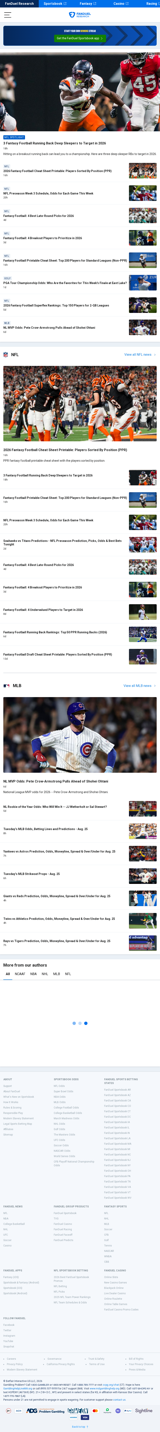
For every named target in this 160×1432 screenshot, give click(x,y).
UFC (5, 1234)
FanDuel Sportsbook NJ (117, 1160)
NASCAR (109, 1251)
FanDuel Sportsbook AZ (117, 1095)
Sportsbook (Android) (15, 1293)
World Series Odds (64, 1156)
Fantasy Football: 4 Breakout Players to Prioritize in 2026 (42, 238)
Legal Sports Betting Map (17, 1123)
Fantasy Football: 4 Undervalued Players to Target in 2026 (43, 609)
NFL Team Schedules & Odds (70, 1302)
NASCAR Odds (62, 1150)
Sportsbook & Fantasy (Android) (21, 1282)
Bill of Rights (136, 1358)
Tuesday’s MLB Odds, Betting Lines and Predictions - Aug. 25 (45, 829)
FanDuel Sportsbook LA (117, 1138)
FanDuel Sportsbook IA (117, 1122)
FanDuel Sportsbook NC (117, 1154)
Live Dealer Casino (115, 1293)
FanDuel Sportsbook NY (117, 1165)
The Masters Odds (64, 1134)
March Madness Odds (66, 1118)
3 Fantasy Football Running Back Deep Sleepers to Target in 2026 (54, 143)
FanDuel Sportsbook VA (117, 1187)
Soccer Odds (61, 1145)
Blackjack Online (114, 1288)
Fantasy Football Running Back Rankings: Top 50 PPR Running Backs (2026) (55, 632)
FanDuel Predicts (63, 1240)
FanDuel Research (19, 4)
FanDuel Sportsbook (65, 1213)
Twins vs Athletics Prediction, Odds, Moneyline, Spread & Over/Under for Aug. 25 (59, 918)
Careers (11, 1358)
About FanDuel (11, 1091)
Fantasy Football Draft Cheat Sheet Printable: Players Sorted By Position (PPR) (57, 654)
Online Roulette (113, 1298)
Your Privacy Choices (141, 1364)
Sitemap (8, 1134)
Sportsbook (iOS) (12, 1288)
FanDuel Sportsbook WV (117, 1197)
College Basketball (14, 1224)
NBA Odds (60, 1096)
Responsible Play (13, 1113)
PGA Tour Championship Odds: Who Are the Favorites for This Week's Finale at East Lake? (65, 283)
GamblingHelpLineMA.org (17, 1388)
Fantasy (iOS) (11, 1277)
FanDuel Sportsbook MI (117, 1149)
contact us (119, 1399)
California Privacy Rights (61, 1364)
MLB (56, 974)
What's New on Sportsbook (18, 1096)
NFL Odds (59, 1086)
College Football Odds (66, 1107)
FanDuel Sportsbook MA (117, 1143)
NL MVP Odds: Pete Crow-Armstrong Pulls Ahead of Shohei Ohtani (49, 327)
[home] (80, 15)
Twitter (7, 1330)
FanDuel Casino (63, 1224)
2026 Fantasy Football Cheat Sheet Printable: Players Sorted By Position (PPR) (57, 171)
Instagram (9, 1335)
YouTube (8, 1341)
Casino (119, 4)
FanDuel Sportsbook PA (117, 1176)
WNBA (107, 1256)
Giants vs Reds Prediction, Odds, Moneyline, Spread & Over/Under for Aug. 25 (56, 896)
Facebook (8, 1325)
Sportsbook (53, 4)
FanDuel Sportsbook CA (117, 1100)
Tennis (108, 1245)
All (8, 974)
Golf (106, 1240)
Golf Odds (59, 1129)
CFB (106, 1234)
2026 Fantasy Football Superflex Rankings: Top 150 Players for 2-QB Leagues (56, 305)
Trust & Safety (96, 1358)
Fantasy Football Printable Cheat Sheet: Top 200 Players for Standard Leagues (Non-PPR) (65, 260)
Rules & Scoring (12, 1107)
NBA (33, 974)
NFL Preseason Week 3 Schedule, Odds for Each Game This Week (48, 193)
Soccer (7, 1240)
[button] (80, 38)
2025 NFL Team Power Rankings (72, 1297)
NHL (45, 974)
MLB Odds (60, 1102)
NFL (68, 974)
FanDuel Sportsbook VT (117, 1192)
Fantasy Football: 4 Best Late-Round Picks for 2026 (38, 216)
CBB (106, 1261)
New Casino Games (115, 1282)
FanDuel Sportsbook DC (117, 1116)
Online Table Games (115, 1304)
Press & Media (137, 1369)
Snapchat (8, 1346)
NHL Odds (59, 1123)
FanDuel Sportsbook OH (117, 1170)
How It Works (10, 1102)
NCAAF (20, 974)
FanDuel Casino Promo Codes (121, 1309)
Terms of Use (97, 1364)
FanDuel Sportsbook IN (117, 1133)
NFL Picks (59, 1291)
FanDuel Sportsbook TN (117, 1181)
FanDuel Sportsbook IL (116, 1127)
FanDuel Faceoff (63, 1234)
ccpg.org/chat (111, 1384)
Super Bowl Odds (63, 1091)
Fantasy (86, 4)
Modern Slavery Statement (18, 1118)
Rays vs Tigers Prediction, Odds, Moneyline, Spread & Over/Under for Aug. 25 (56, 941)
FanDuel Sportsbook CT (117, 1111)
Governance (54, 1358)
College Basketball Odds (68, 1113)
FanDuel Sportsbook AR (117, 1089)
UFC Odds (59, 1140)
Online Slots (111, 1277)
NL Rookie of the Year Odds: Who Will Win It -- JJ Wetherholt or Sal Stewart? (55, 806)
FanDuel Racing (63, 1229)
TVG (56, 1218)
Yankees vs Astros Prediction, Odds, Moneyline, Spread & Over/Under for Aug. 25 (59, 851)
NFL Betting (60, 1286)
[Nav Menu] (7, 14)
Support (7, 1086)
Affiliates (8, 1129)
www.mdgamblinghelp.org (104, 1388)
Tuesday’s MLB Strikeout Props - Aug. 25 (31, 874)
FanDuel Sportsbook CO (117, 1106)
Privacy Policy (15, 1364)
